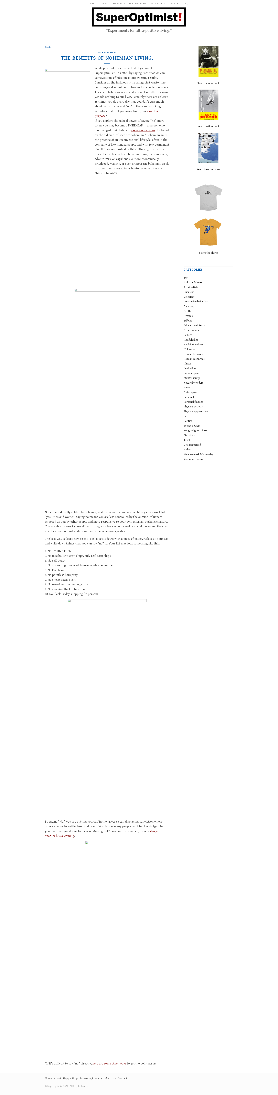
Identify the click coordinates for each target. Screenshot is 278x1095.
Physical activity (193, 406)
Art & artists (191, 287)
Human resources (194, 359)
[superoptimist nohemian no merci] (67, 177)
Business (189, 292)
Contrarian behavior (196, 301)
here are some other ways (109, 1063)
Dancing (188, 306)
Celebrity (189, 296)
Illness (187, 363)
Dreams (188, 316)
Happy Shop (70, 1078)
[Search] (186, 3)
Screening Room (89, 1078)
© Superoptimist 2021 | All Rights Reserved (67, 1086)
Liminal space (192, 373)
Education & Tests (194, 325)
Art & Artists (108, 1078)
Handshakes (191, 339)
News (187, 387)
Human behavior (193, 354)
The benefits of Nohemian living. (107, 58)
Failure (188, 335)
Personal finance (193, 402)
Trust (187, 440)
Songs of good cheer (195, 430)
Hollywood (190, 349)
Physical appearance (196, 411)
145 (186, 277)
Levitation (190, 368)
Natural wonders (193, 382)
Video (187, 449)
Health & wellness (194, 344)
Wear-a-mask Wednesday (199, 454)
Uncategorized (192, 445)
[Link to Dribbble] (231, 21)
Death (187, 311)
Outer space (191, 392)
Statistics (189, 435)
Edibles (188, 320)
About (57, 1078)
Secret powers (107, 52)
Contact (122, 1078)
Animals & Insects (194, 282)
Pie (185, 416)
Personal (189, 397)
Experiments (191, 330)
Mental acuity (192, 378)
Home (48, 1078)
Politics (188, 421)
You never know (193, 459)
